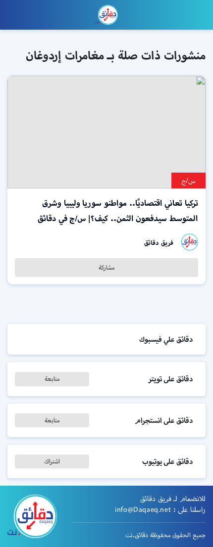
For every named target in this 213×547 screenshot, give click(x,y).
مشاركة (107, 267)
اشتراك (52, 461)
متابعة (52, 378)
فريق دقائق (158, 242)
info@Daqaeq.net (143, 509)
